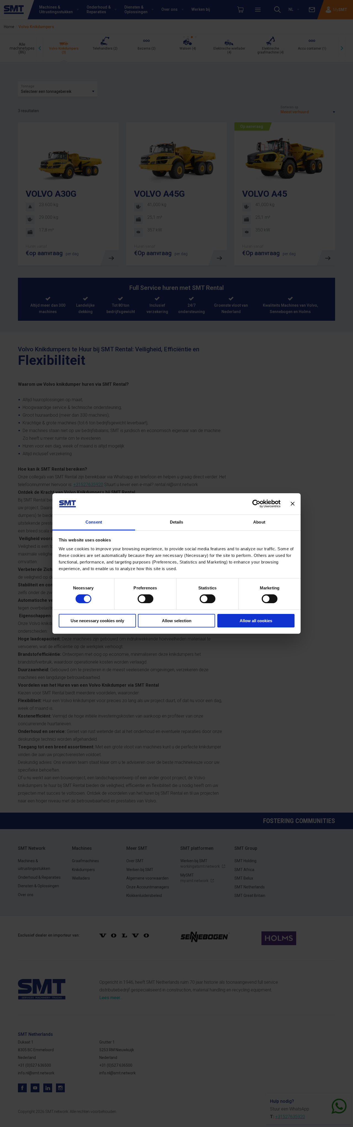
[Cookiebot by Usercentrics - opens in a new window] (256, 504)
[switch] (145, 598)
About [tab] (259, 522)
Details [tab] (176, 522)
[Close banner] (293, 504)
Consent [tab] (93, 522)
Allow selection (176, 620)
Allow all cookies (256, 620)
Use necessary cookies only (97, 620)
